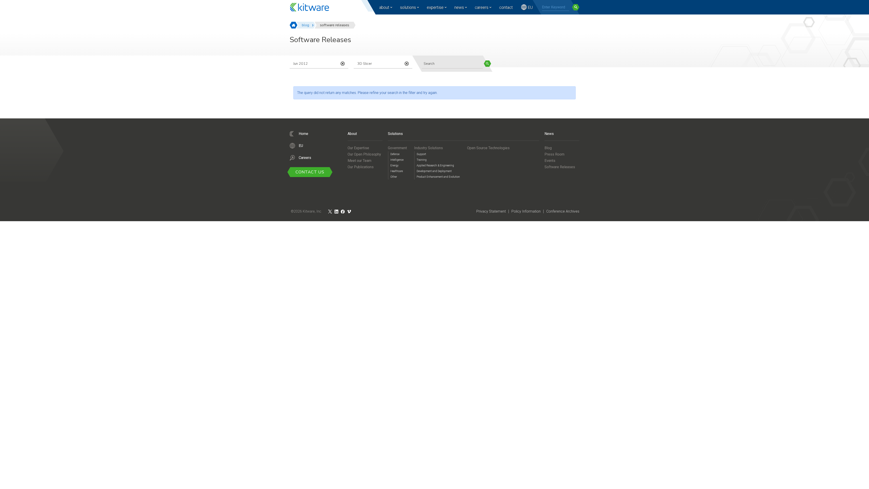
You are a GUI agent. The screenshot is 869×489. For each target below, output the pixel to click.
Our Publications (361, 167)
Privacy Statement (491, 211)
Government (397, 148)
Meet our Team (359, 160)
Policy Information (526, 211)
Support (421, 154)
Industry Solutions (428, 148)
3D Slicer (364, 63)
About (384, 7)
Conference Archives (562, 211)
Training (422, 159)
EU (530, 7)
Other (393, 176)
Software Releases (559, 167)
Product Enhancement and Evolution (438, 176)
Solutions (408, 7)
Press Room (554, 154)
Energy (394, 165)
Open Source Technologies (488, 148)
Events (549, 160)
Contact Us (310, 172)
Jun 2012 (300, 63)
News (459, 7)
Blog (548, 148)
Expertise (435, 7)
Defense (394, 154)
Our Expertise (358, 148)
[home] (293, 25)
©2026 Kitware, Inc (306, 211)
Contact (506, 7)
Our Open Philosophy (364, 154)
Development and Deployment (434, 171)
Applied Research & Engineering (435, 165)
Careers (481, 7)
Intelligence (396, 159)
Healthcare (396, 171)
